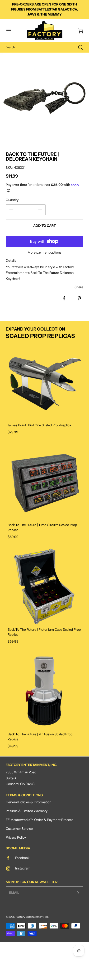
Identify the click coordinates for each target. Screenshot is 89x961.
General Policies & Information (28, 802)
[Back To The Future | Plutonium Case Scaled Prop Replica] (44, 586)
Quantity (12, 200)
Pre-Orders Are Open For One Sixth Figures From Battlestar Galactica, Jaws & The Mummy (44, 9)
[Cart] (78, 30)
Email (14, 892)
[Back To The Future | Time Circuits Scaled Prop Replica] (44, 481)
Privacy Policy (16, 837)
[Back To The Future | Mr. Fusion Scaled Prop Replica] (44, 691)
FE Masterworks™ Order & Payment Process (39, 820)
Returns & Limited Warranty (26, 811)
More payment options (44, 252)
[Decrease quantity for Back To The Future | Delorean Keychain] (11, 210)
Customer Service (19, 828)
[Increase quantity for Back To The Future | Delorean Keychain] (40, 210)
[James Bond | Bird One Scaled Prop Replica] (44, 382)
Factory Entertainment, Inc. (32, 916)
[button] (11, 30)
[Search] (78, 47)
